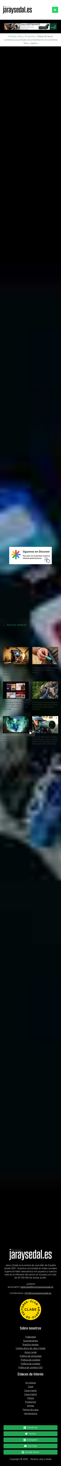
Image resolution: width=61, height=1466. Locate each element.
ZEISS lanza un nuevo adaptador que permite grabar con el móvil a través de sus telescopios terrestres (45, 705)
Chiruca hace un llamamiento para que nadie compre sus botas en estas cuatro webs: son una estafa (15, 705)
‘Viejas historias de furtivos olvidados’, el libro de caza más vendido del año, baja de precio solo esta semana (15, 671)
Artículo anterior (15, 624)
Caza (30, 1386)
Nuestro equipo (30, 1344)
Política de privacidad (30, 1356)
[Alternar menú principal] (55, 10)
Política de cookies (30, 1363)
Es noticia (30, 1382)
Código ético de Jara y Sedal (30, 1348)
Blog (20, 36)
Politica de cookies (30, 1359)
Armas (30, 1405)
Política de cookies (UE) (30, 1367)
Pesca (30, 1398)
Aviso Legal (30, 1352)
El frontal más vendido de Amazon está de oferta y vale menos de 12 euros (14, 739)
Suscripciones (30, 1340)
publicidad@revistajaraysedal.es (36, 1286)
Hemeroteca (30, 1413)
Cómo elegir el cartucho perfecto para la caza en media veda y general (45, 669)
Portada (12, 36)
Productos (30, 36)
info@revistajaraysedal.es (38, 1293)
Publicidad (30, 1336)
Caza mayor (30, 1390)
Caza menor (30, 1394)
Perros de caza (30, 1409)
